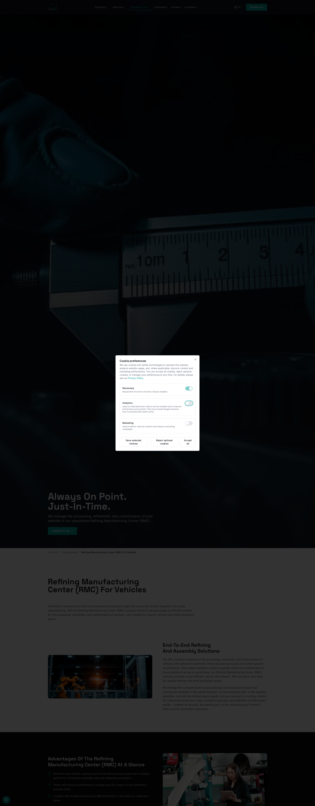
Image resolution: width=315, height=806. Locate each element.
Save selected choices (133, 442)
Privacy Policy (135, 378)
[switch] (189, 388)
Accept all (188, 442)
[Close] (195, 359)
